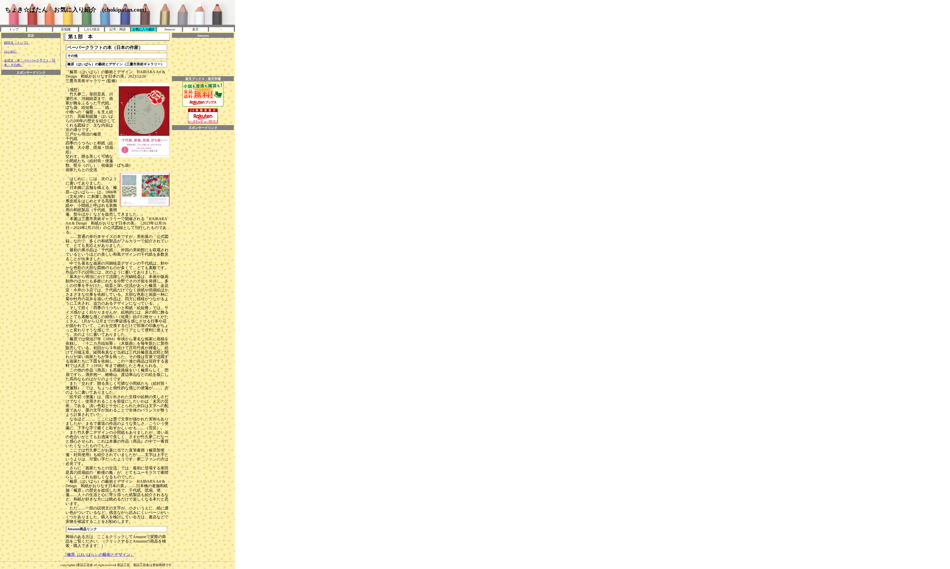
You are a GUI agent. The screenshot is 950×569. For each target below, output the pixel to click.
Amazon (169, 29)
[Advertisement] (31, 149)
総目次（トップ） (17, 43)
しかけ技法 (92, 29)
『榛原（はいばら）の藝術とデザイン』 (98, 554)
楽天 (195, 29)
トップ (14, 29)
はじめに (10, 51)
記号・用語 (118, 29)
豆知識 (66, 29)
